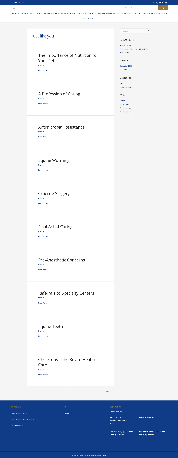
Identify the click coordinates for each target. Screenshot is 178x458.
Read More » (43, 70)
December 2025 (126, 66)
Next (108, 391)
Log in (122, 101)
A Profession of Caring (59, 94)
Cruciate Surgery (54, 193)
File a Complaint (17, 425)
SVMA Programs (62, 14)
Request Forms (125, 45)
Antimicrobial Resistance (61, 127)
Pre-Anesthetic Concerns (61, 260)
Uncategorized (125, 87)
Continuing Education (81, 14)
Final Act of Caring (55, 226)
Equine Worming (54, 160)
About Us (15, 14)
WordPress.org (126, 112)
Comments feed (126, 108)
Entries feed (124, 104)
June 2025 (124, 70)
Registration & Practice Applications (38, 14)
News (122, 83)
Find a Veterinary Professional (22, 419)
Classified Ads (89, 18)
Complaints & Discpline (143, 14)
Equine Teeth (50, 326)
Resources (160, 14)
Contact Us (68, 413)
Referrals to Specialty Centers (66, 293)
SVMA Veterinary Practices (21, 413)
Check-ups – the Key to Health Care (66, 362)
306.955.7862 (150, 417)
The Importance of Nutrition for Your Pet (68, 57)
